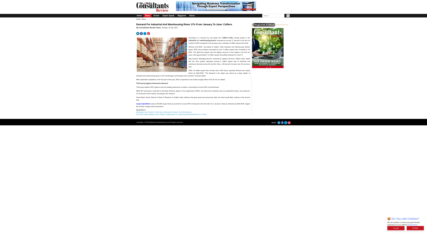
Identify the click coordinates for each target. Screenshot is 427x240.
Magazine (182, 16)
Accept (396, 228)
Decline (415, 228)
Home (139, 16)
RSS (274, 123)
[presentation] (267, 67)
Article (156, 16)
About (192, 16)
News (147, 16)
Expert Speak (168, 16)
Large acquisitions (143, 104)
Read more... (413, 225)
